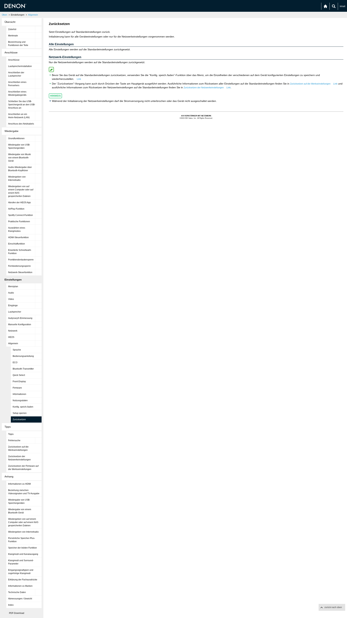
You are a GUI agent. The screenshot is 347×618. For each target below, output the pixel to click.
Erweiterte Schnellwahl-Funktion (19, 252)
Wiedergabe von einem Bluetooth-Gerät (19, 511)
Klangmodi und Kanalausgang (23, 554)
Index (11, 605)
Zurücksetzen (19, 419)
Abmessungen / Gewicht (20, 598)
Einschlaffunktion (16, 243)
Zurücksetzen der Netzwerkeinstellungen (19, 458)
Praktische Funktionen (19, 221)
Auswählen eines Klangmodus (16, 229)
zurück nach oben (333, 607)
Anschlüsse (14, 60)
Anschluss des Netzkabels (21, 124)
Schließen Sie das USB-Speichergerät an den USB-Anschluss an (21, 104)
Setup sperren (20, 413)
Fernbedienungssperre (19, 266)
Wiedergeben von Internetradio (17, 178)
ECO (15, 362)
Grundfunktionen (16, 138)
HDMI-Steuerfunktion (18, 237)
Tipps (11, 434)
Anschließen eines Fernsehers (17, 84)
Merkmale (13, 35)
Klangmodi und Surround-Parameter (21, 562)
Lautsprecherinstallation (20, 66)
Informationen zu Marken (20, 586)
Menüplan (13, 286)
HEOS (11, 337)
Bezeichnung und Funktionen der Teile (18, 44)
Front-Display (19, 381)
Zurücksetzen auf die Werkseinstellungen (18, 448)
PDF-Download (16, 613)
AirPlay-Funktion (16, 209)
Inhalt (342, 6)
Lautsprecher (14, 312)
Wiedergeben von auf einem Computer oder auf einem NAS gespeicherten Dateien (20, 191)
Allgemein (33, 15)
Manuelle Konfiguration (19, 324)
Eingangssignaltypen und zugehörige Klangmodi (20, 572)
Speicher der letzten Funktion (22, 548)
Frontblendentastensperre (21, 259)
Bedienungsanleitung (23, 356)
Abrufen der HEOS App (19, 202)
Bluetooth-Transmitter (23, 369)
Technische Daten (17, 592)
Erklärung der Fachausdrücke (22, 579)
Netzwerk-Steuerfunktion (20, 272)
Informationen (19, 394)
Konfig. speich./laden (23, 407)
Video (11, 299)
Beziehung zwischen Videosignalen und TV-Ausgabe (23, 492)
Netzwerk (12, 331)
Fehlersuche (14, 440)
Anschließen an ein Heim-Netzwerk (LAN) (19, 116)
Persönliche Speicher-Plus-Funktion (21, 540)
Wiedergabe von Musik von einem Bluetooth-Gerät (19, 157)
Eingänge (13, 305)
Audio (11, 293)
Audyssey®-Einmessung (20, 318)
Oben (4, 15)
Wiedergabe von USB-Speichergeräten (19, 146)
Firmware (17, 388)
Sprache (17, 350)
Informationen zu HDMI (19, 484)
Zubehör (12, 29)
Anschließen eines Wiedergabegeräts (17, 93)
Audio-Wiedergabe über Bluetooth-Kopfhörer (20, 169)
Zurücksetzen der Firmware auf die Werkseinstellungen (23, 468)
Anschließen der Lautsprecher (16, 74)
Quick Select (19, 375)
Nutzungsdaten (20, 400)
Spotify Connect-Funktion (20, 215)
